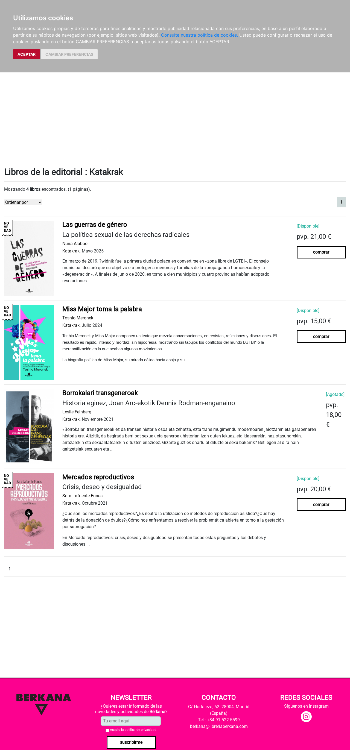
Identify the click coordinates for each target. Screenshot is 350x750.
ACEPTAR (27, 54)
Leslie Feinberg (76, 411)
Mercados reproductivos (98, 477)
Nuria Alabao (75, 243)
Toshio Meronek (77, 317)
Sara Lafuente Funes (82, 495)
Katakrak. (71, 251)
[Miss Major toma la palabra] (29, 342)
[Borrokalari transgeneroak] (29, 426)
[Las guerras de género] (29, 258)
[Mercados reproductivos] (29, 510)
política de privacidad (140, 730)
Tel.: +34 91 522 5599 (219, 719)
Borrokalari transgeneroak (100, 393)
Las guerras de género (94, 224)
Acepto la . (133, 730)
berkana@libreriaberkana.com (219, 726)
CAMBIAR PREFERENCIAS (69, 54)
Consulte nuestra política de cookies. (199, 35)
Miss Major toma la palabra (102, 309)
